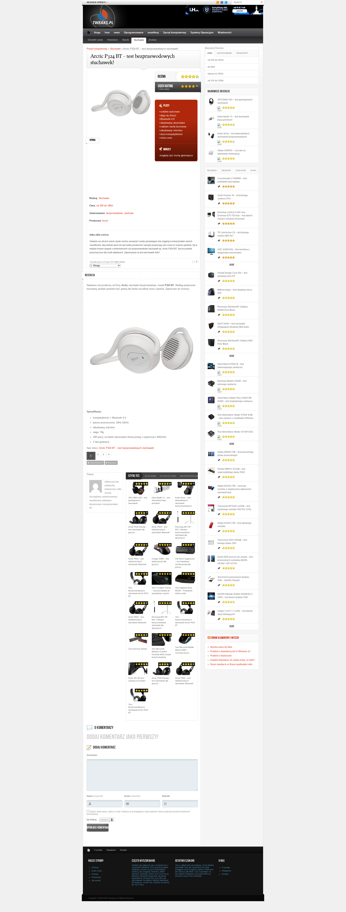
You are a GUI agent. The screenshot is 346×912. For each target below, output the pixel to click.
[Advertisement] (120, 171)
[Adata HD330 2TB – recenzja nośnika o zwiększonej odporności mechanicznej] (211, 488)
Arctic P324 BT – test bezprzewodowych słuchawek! (126, 448)
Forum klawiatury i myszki (225, 638)
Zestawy (152, 40)
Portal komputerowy (97, 48)
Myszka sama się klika (221, 647)
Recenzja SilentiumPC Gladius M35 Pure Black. (235, 342)
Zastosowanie (224, 53)
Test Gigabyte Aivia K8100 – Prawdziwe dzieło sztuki (183, 590)
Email (127, 796)
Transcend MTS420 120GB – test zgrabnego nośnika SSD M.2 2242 (234, 508)
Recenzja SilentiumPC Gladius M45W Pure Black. (233, 308)
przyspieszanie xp (202, 874)
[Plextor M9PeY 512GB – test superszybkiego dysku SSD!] (211, 471)
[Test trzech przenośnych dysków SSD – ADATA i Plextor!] (211, 579)
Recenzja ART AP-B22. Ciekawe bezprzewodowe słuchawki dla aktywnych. (183, 532)
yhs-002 (159, 878)
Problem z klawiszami (221, 655)
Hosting (95, 874)
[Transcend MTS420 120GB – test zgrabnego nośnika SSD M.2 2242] (211, 508)
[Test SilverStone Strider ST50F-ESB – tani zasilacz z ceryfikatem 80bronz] (211, 416)
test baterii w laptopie (184, 874)
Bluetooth (112, 463)
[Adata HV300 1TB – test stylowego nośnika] (211, 525)
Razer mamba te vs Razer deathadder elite (231, 664)
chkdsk (135, 865)
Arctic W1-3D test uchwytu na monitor (136, 679)
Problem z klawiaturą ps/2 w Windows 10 (230, 651)
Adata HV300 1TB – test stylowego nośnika (234, 525)
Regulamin (111, 850)
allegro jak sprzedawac (191, 865)
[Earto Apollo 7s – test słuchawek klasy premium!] (211, 118)
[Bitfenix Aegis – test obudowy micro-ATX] (211, 291)
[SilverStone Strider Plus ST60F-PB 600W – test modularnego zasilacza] (211, 400)
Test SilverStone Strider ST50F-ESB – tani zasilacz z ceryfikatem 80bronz (235, 416)
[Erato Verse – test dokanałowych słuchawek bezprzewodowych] (211, 135)
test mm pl (163, 874)
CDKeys (95, 867)
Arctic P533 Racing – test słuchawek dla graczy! (137, 530)
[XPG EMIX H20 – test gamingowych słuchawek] (211, 101)
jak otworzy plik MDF (184, 872)
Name (90, 796)
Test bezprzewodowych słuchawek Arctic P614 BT (138, 592)
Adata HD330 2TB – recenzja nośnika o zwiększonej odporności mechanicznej (234, 489)
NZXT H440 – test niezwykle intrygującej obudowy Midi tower (233, 325)
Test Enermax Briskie (137, 649)
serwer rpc (147, 882)
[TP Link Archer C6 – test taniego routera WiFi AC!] (211, 234)
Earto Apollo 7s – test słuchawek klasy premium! (161, 500)
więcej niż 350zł (215, 73)
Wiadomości (225, 32)
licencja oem (148, 878)
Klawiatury (112, 40)
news (117, 32)
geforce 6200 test (205, 869)
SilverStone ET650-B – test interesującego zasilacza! (231, 366)
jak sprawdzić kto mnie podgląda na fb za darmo (192, 868)
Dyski (253, 170)
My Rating (92, 819)
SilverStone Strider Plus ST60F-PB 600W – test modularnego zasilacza (235, 399)
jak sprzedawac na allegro (149, 879)
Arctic (105, 220)
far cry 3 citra (137, 885)
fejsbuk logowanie (160, 880)
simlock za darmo (161, 882)
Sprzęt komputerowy (174, 32)
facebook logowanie (148, 876)
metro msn (153, 874)
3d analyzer (137, 882)
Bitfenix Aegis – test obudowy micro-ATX (235, 291)
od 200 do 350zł (215, 60)
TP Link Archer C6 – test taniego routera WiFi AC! (233, 234)
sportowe (129, 213)
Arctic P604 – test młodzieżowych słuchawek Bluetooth (161, 530)
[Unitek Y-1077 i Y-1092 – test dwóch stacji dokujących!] (211, 613)
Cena (209, 53)
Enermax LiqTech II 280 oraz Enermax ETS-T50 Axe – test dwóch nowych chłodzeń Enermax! (235, 215)
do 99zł (211, 67)
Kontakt (123, 850)
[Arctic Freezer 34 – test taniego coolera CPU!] (211, 197)
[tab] (210, 52)
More (231, 265)
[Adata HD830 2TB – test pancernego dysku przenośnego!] (211, 454)
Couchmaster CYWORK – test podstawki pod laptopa (232, 180)
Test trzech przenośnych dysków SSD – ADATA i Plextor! (233, 579)
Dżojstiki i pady (95, 40)
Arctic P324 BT (96, 463)
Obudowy (226, 170)
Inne (107, 32)
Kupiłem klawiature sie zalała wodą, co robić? (232, 660)
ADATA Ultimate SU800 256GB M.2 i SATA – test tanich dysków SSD (235, 596)
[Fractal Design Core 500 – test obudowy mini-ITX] (211, 274)
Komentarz (92, 755)
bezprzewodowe (114, 213)
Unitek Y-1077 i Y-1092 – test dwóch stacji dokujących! (235, 613)
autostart (144, 874)
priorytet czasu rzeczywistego (188, 876)
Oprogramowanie (133, 32)
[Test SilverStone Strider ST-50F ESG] (211, 433)
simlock (135, 872)
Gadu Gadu (97, 871)
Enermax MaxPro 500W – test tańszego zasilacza (232, 383)
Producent (242, 53)
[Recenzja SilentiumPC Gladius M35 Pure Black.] (211, 342)
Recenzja (212, 170)
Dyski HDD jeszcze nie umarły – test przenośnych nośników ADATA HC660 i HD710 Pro (235, 560)
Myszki (125, 40)
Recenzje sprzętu (95, 2)
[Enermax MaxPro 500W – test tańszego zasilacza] (211, 383)
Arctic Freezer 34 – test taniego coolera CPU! (233, 197)
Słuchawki (139, 40)
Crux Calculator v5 (202, 872)
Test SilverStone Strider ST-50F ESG (235, 432)
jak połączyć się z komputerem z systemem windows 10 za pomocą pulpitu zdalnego (150, 867)
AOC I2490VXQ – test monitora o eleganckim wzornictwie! (234, 251)
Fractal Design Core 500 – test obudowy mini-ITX (232, 274)
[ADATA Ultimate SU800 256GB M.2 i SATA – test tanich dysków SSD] (211, 596)
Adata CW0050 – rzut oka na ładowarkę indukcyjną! (232, 152)
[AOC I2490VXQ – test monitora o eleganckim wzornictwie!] (211, 251)
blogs (97, 32)
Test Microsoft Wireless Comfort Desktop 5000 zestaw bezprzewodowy (161, 653)
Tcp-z (177, 865)
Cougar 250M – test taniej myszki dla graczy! (160, 561)
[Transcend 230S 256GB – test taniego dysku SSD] (211, 542)
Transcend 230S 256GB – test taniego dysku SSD (232, 541)
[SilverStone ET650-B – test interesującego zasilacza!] (211, 366)
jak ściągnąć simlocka (149, 872)
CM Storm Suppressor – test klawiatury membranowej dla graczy (185, 563)
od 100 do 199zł (104, 205)
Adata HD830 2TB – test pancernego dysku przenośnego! (236, 454)
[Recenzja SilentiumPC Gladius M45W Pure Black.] (211, 308)
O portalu (98, 850)
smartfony (153, 32)
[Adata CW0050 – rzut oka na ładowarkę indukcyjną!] (211, 152)
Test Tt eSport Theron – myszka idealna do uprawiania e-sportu (161, 590)
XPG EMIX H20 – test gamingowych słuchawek (137, 500)
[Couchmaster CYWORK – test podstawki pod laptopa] (211, 180)
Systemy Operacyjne (201, 32)
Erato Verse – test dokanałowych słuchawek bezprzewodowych (183, 502)
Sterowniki (96, 880)
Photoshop (96, 877)
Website (166, 796)
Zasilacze (241, 170)
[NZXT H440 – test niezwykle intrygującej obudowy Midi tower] (211, 325)
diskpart (135, 876)
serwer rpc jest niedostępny (153, 869)
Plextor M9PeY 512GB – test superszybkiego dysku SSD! (231, 470)
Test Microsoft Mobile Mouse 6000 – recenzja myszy (184, 650)
